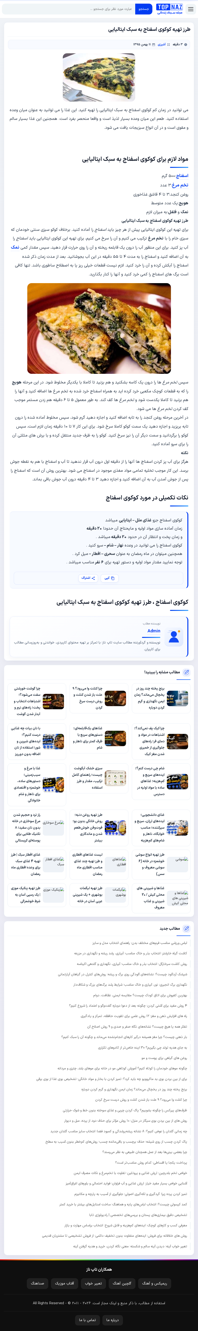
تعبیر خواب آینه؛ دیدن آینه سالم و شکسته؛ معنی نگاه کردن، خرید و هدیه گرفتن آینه (130, 1246)
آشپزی (162, 44)
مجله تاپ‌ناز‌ (169, 9)
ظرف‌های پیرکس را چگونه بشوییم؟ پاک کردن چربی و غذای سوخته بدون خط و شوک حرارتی (125, 1110)
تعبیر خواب (93, 1283)
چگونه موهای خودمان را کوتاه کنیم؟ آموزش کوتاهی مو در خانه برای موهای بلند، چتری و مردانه (122, 1068)
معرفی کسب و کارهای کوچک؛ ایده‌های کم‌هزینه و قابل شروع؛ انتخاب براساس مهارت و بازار (125, 1225)
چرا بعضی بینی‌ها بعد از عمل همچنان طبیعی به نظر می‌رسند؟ (144, 1152)
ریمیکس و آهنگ (154, 1283)
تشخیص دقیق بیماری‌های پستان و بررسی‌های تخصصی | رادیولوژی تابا (138, 1215)
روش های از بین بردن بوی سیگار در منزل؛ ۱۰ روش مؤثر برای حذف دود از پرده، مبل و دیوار (125, 1120)
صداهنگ (37, 1283)
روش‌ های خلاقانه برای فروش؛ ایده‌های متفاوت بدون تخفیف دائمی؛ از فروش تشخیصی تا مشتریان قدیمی (114, 1235)
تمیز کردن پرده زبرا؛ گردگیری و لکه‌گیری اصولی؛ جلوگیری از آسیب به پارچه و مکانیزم (130, 1194)
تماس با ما (87, 1320)
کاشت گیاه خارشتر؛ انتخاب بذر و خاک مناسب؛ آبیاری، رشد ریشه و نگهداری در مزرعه (130, 953)
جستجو (144, 9)
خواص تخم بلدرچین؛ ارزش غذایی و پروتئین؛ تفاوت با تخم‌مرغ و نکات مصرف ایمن (130, 1173)
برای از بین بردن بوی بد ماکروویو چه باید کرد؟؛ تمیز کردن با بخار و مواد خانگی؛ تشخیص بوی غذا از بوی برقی (111, 1079)
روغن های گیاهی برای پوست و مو (164, 1058)
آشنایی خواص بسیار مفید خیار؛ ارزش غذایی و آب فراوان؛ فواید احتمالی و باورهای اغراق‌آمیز (126, 1183)
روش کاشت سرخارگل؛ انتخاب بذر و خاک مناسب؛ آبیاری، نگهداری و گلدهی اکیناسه (132, 964)
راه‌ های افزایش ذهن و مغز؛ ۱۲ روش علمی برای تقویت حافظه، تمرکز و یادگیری (134, 1016)
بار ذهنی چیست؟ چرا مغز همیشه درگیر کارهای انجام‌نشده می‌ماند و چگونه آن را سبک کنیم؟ (124, 1037)
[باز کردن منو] (190, 9)
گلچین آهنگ (122, 1283)
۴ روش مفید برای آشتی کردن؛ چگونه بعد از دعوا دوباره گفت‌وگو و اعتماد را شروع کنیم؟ (128, 1005)
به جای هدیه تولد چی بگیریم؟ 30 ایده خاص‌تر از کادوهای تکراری (142, 1047)
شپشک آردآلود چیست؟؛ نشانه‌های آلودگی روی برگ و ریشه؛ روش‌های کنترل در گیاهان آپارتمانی (122, 974)
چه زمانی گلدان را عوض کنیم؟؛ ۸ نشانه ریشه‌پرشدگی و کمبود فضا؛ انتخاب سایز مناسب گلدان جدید (118, 1131)
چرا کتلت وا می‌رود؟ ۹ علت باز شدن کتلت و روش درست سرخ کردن (141, 1099)
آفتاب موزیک (64, 1283)
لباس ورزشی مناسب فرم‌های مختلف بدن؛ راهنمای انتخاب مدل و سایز (139, 943)
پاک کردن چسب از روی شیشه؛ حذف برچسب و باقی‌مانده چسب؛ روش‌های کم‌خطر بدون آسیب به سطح (116, 1141)
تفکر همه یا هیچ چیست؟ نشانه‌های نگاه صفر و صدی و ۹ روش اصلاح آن (137, 1026)
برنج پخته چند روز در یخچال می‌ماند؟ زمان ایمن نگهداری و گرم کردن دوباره (134, 1089)
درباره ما (112, 1320)
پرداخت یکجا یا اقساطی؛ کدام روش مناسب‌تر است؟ (151, 1162)
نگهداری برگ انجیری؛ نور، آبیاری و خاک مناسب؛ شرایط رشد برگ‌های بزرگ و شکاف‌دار (130, 984)
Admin (154, 631)
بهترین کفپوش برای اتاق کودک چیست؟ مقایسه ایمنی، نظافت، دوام (140, 995)
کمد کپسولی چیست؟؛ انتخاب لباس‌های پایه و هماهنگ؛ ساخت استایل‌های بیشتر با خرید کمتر (123, 1204)
